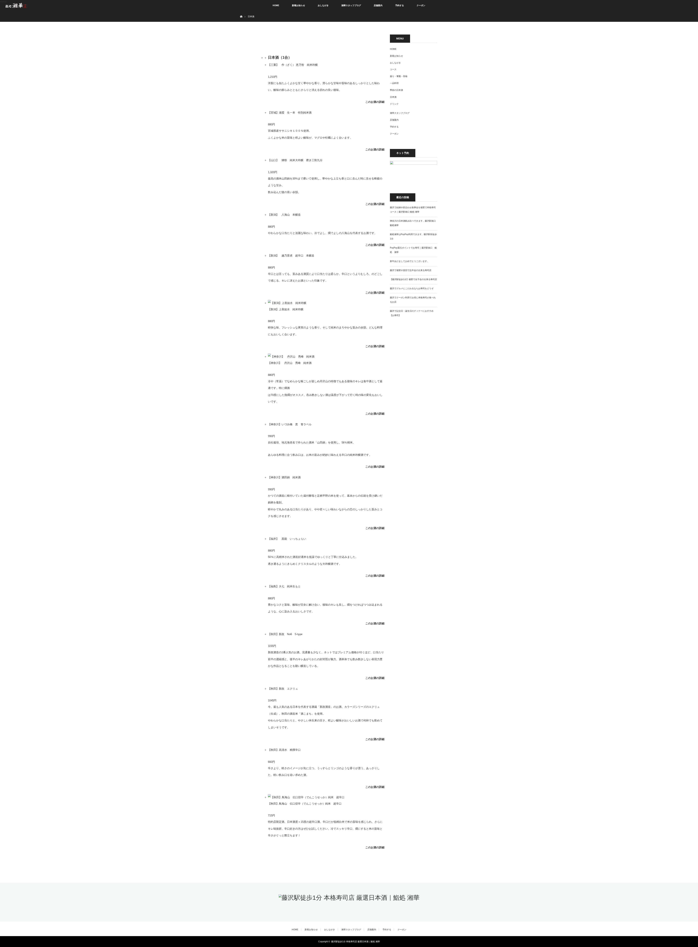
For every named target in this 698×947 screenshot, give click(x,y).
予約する (399, 5)
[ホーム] (241, 12)
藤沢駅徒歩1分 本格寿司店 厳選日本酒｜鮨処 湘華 (355, 941)
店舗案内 (378, 5)
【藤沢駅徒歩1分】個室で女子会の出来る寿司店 (413, 279)
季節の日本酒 (396, 90)
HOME (276, 5)
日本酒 (393, 97)
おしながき (323, 5)
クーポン (421, 5)
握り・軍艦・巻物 (398, 76)
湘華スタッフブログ (351, 5)
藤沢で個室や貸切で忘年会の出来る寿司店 (410, 270)
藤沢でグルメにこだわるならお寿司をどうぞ (412, 288)
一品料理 (394, 83)
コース (393, 69)
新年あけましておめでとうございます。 (409, 261)
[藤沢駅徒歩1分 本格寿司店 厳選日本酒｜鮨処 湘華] (349, 897)
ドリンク (394, 104)
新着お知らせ (298, 5)
